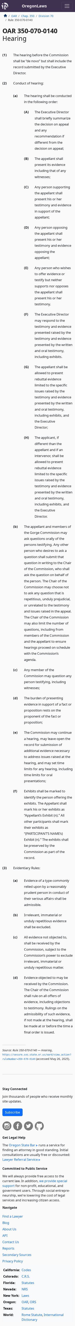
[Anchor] (28, 72)
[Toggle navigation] (67, 6)
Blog (5, 1223)
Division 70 (46, 16)
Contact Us (10, 1242)
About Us (9, 1229)
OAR (14, 16)
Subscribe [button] (12, 1112)
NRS (25, 1289)
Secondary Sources (16, 1255)
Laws (25, 1295)
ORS (33, 1302)
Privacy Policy (12, 1261)
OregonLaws (34, 6)
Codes (26, 1270)
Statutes (28, 1283)
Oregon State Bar (22, 1145)
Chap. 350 (27, 16)
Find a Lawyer (12, 1216)
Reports (8, 1248)
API (4, 1235)
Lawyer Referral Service (20, 1159)
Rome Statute (32, 1315)
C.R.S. (26, 1276)
